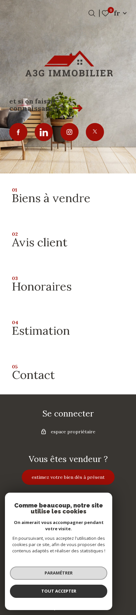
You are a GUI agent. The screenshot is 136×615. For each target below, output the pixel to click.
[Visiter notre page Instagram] (69, 132)
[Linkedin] (44, 132)
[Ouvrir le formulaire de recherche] (91, 13)
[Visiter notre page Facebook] (18, 132)
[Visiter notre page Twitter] (95, 132)
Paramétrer (59, 573)
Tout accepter (58, 591)
